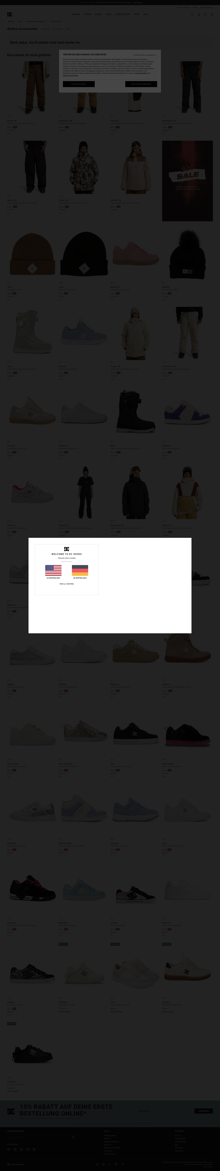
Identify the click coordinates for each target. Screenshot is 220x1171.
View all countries (67, 584)
